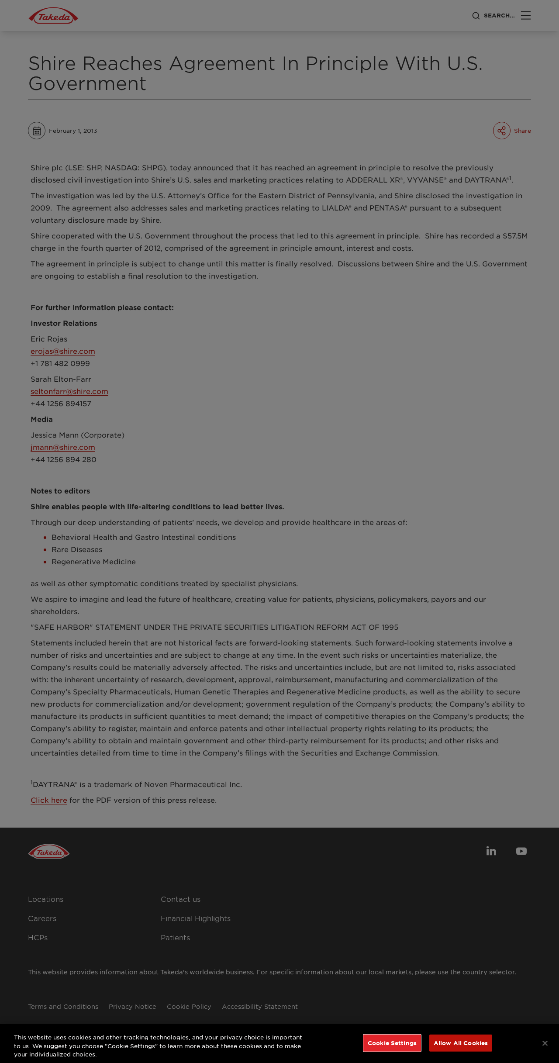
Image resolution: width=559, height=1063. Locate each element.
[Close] (545, 1043)
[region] (279, 1043)
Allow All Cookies (461, 1042)
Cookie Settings (392, 1042)
